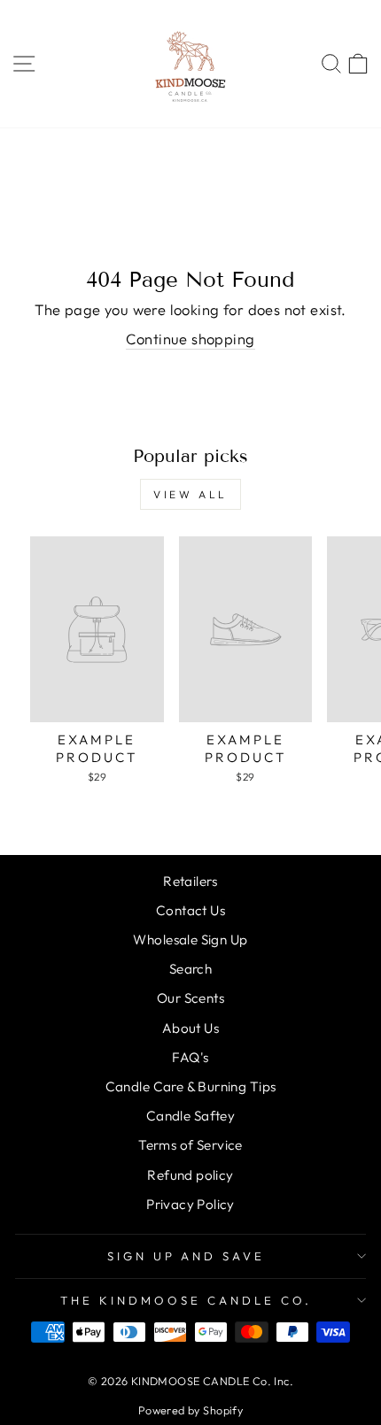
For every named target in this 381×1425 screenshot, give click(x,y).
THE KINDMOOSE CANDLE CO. (185, 1300)
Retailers (190, 881)
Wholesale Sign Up (190, 939)
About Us (190, 1028)
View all (190, 494)
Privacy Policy (190, 1204)
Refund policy (190, 1175)
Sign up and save (186, 1256)
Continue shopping (190, 338)
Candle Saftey (190, 1115)
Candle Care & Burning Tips (190, 1086)
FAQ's (190, 1057)
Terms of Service (190, 1144)
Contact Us (190, 910)
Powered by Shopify (190, 1410)
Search (190, 968)
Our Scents (190, 998)
